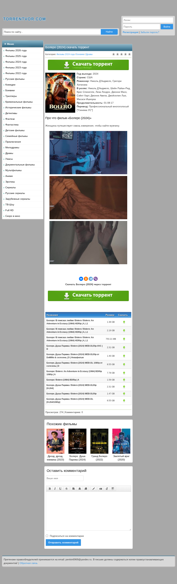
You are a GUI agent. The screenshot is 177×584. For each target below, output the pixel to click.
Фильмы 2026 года (16, 50)
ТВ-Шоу (9, 204)
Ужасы (9, 158)
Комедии (10, 84)
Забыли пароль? (149, 32)
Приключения (13, 141)
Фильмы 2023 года (16, 67)
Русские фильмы (15, 79)
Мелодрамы (12, 147)
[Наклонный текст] (55, 489)
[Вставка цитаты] (101, 489)
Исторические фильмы (18, 107)
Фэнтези (10, 118)
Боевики (10, 90)
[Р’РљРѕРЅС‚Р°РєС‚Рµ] (81, 279)
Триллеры (11, 96)
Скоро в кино (12, 216)
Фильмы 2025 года (16, 56)
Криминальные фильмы (19, 101)
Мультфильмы (13, 170)
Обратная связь (29, 563)
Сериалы (10, 187)
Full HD (9, 210)
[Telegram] (91, 279)
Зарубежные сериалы (17, 198)
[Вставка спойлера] (113, 489)
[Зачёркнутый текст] (66, 489)
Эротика (10, 181)
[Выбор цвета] (94, 489)
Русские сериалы (15, 193)
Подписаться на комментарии (66, 536)
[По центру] (80, 489)
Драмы (9, 153)
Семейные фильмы (16, 136)
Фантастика (11, 124)
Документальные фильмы (20, 164)
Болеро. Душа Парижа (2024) (77, 458)
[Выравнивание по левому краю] (74, 489)
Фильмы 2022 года (16, 73)
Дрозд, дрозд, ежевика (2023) (55, 458)
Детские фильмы (15, 130)
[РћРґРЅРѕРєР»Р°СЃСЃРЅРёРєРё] (86, 279)
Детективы (11, 113)
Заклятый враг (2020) (121, 458)
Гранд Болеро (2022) (99, 458)
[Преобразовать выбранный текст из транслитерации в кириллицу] (107, 489)
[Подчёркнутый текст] (60, 489)
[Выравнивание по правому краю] (86, 489)
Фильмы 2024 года (16, 61)
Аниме (9, 176)
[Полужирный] (50, 489)
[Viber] (96, 279)
